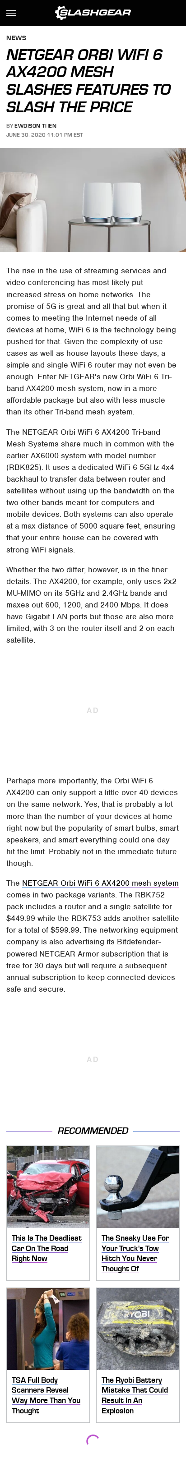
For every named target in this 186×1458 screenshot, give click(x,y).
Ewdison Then (35, 126)
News (16, 38)
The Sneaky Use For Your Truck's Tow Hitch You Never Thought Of (135, 1253)
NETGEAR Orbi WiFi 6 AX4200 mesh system (100, 883)
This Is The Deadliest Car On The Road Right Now (47, 1248)
